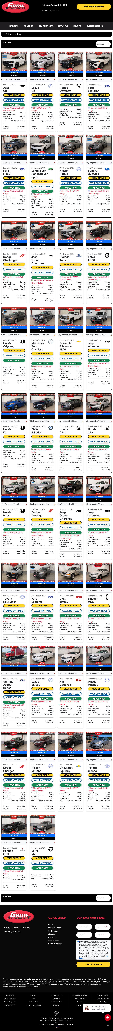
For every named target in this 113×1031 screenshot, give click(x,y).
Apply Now (14, 105)
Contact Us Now (93, 964)
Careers (79, 1002)
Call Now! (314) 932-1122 (12, 932)
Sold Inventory (33, 1002)
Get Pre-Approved (94, 6)
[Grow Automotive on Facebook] (46, 18)
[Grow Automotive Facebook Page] (4, 939)
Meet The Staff (79, 999)
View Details (14, 95)
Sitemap (33, 995)
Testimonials (80, 1005)
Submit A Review (103, 995)
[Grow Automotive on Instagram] (56, 18)
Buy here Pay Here (10, 999)
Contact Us (63, 26)
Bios (33, 999)
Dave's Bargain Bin (10, 1002)
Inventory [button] (13, 26)
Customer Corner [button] (95, 26)
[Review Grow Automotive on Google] (66, 18)
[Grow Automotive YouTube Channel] (19, 939)
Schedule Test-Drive (10, 1005)
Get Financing (53, 931)
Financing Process (56, 995)
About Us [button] (77, 26)
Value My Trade (14, 100)
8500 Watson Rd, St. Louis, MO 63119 (17, 928)
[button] (56, 34)
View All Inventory (54, 928)
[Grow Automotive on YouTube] (61, 18)
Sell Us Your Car (46, 26)
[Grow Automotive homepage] (16, 7)
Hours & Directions (55, 943)
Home (50, 924)
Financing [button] (28, 26)
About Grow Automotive (79, 995)
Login (57, 1027)
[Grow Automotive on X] (51, 18)
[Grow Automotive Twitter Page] (9, 939)
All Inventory (10, 995)
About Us (51, 934)
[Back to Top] (108, 1025)
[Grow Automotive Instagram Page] (14, 939)
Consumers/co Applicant (33, 1005)
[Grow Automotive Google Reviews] (24, 939)
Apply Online (56, 999)
